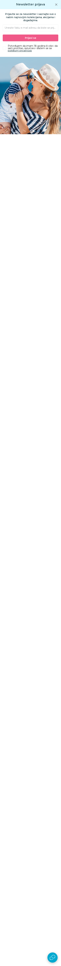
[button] (56, 4)
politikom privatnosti (20, 50)
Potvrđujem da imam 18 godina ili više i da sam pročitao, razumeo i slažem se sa (33, 48)
